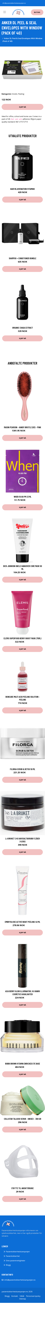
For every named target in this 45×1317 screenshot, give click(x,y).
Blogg (8, 1265)
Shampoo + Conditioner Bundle (22, 258)
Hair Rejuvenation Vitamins (22, 189)
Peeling (21, 94)
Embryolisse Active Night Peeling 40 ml (22, 921)
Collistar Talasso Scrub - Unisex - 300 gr (22, 1118)
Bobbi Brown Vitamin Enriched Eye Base (22, 1063)
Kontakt (14, 1296)
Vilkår (22, 1296)
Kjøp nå (22, 107)
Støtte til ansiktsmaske (22, 1188)
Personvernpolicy (33, 1296)
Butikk (37, 12)
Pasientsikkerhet (13, 1256)
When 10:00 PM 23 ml (22, 496)
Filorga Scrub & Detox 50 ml (22, 769)
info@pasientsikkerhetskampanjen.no (14, 3)
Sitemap (22, 1299)
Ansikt (14, 94)
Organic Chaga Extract (22, 327)
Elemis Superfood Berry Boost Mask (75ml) (22, 638)
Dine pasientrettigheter (15, 1260)
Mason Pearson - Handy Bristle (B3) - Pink (22, 427)
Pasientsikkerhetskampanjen (18, 1251)
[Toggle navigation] (5, 12)
